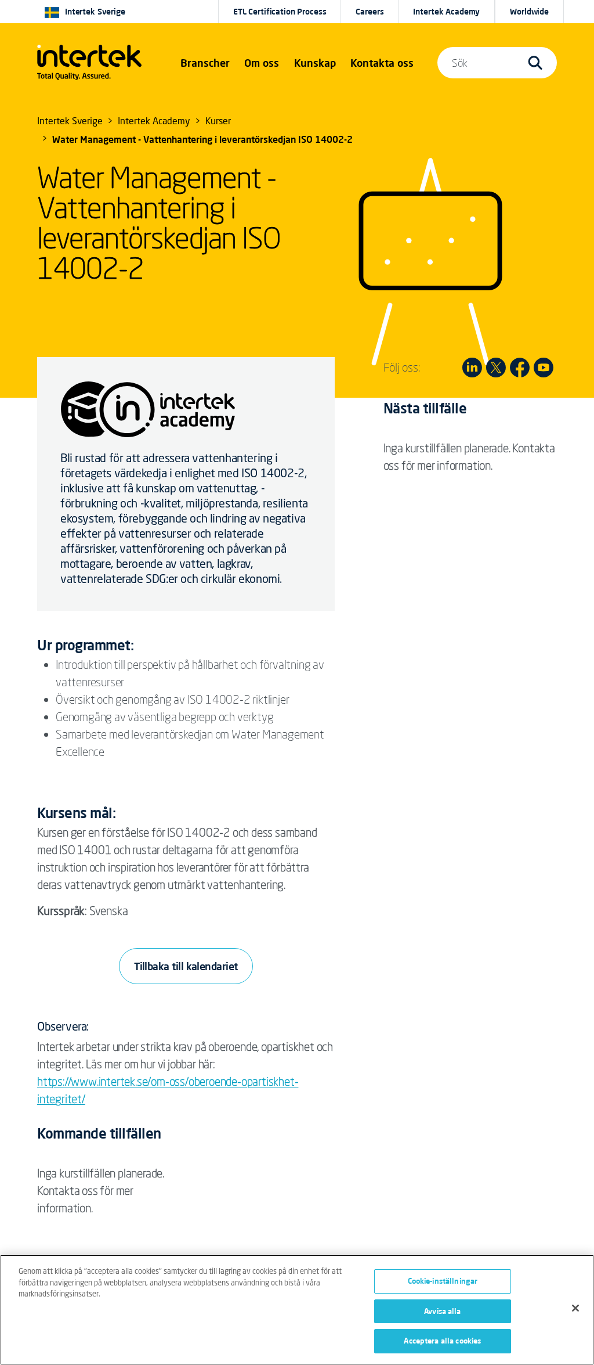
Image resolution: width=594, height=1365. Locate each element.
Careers (369, 11)
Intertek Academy (446, 11)
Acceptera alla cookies (442, 1340)
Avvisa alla (442, 1311)
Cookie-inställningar (443, 1280)
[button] (205, 62)
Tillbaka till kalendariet (186, 966)
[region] (297, 1310)
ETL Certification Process (280, 11)
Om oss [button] (261, 62)
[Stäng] (575, 1308)
